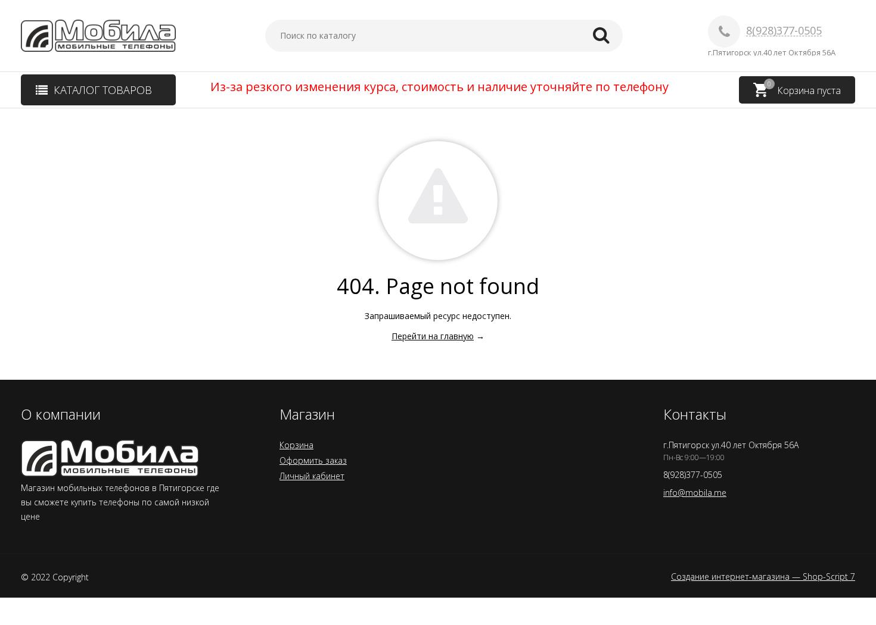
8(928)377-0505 (784, 30)
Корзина (296, 445)
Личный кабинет (311, 476)
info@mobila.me (694, 492)
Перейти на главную (433, 336)
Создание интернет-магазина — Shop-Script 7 (763, 577)
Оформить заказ (313, 460)
